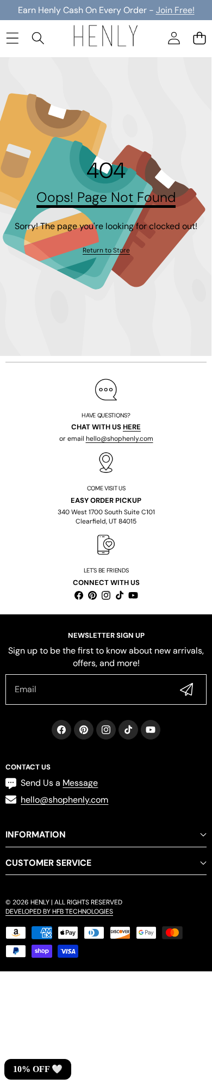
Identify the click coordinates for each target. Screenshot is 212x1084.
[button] (199, 38)
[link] (106, 250)
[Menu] (12, 38)
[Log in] (173, 38)
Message (80, 783)
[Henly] (105, 37)
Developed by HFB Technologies (59, 911)
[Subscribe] (186, 689)
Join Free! (175, 10)
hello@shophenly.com (119, 438)
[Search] (38, 38)
